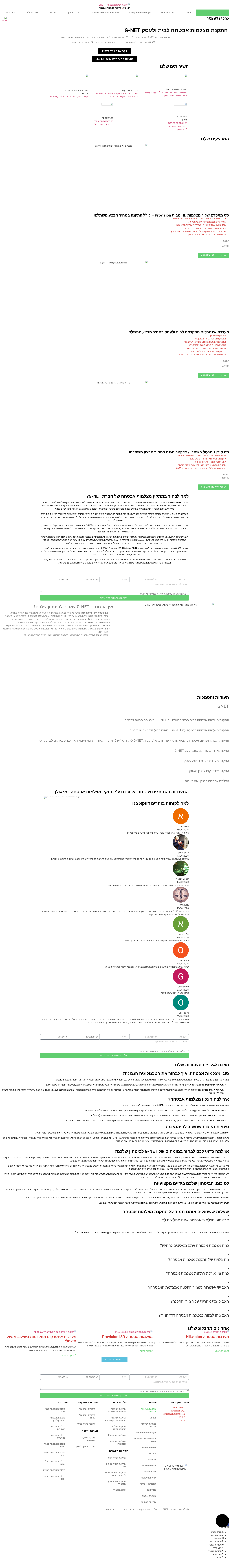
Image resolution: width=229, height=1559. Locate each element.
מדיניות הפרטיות (156, 594)
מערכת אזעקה (73, 12)
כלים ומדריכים (168, 12)
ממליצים (151, 1490)
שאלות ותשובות (148, 1478)
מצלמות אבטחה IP (117, 1435)
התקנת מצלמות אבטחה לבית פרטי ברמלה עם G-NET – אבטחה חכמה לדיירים (176, 720)
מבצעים (52, 12)
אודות (188, 12)
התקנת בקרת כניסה (86, 1424)
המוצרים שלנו (149, 1465)
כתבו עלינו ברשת (148, 1484)
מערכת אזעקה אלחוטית (88, 1439)
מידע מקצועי (150, 1471)
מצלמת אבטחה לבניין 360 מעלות (207, 781)
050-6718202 (218, 19)
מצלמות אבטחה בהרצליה (57, 1436)
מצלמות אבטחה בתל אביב (55, 1462)
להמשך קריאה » (222, 1351)
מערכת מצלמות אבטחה (148, 1425)
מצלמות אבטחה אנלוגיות (118, 1442)
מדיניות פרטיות (148, 1502)
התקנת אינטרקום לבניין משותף (208, 771)
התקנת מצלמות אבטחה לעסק (118, 1427)
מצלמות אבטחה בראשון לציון (57, 1419)
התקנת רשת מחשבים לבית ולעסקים (115, 1474)
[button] (45, 797)
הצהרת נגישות (149, 1496)
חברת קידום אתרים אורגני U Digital (87, 1509)
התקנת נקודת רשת (117, 1458)
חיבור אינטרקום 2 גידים (87, 1416)
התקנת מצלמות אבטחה (114, 8)
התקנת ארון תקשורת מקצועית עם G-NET (202, 751)
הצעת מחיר (10, 12)
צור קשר (152, 1453)
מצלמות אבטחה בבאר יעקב (54, 1477)
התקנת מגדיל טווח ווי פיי (115, 1465)
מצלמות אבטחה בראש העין (54, 1454)
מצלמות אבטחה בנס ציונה (55, 1410)
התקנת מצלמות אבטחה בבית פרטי (117, 1410)
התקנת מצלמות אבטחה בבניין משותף (115, 1419)
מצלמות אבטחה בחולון (54, 1470)
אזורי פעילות (32, 12)
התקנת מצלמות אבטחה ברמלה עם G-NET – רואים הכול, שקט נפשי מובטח (179, 730)
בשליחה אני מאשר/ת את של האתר (163, 594)
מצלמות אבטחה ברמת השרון (54, 1445)
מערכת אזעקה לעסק (85, 1446)
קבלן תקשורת (119, 1490)
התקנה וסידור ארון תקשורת (117, 1482)
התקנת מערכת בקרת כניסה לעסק (206, 761)
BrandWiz (119, 1509)
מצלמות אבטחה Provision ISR (127, 1337)
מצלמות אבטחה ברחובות (57, 1427)
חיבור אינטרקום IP (86, 1409)
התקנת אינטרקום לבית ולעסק (105, 12)
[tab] (114, 718)
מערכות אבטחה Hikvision (207, 1337)
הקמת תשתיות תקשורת (140, 12)
